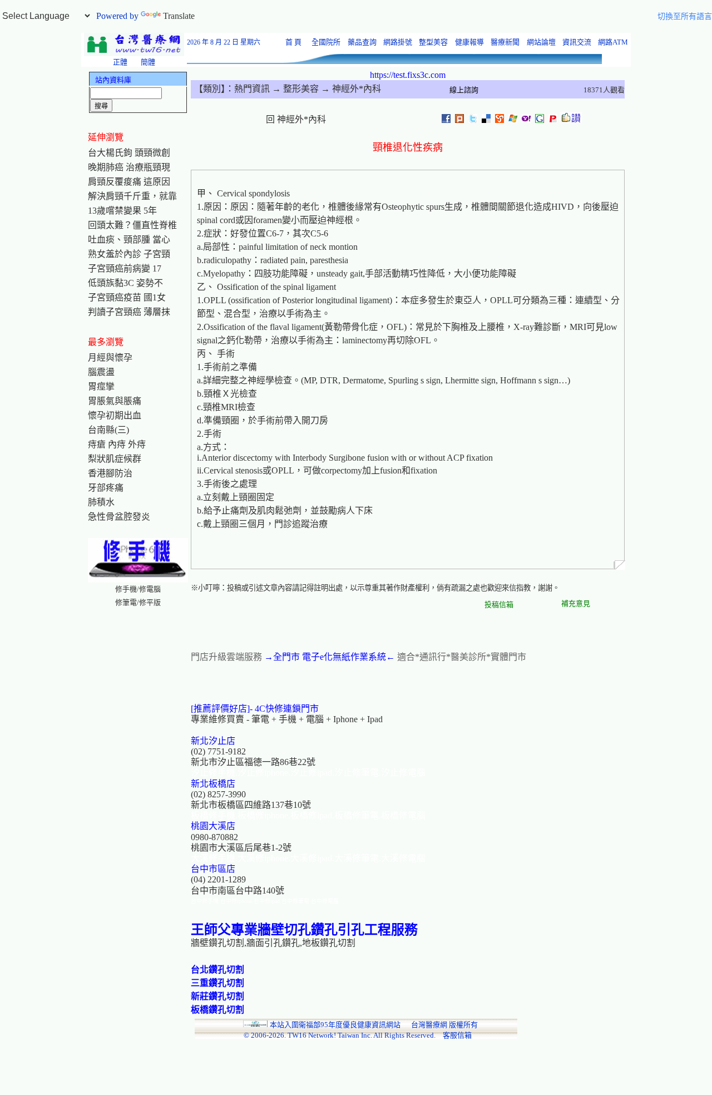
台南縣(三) (108, 430)
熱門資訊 (252, 88)
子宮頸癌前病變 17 (124, 268)
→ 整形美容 (294, 88)
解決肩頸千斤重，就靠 (132, 196)
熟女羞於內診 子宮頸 (129, 254)
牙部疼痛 (105, 487)
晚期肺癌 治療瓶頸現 (129, 167)
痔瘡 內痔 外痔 (117, 444)
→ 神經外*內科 (350, 88)
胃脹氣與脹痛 (114, 401)
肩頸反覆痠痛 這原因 (129, 181)
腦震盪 (101, 372)
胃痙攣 (101, 386)
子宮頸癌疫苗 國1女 (127, 297)
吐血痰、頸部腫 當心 (129, 239)
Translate (179, 16)
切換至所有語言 (684, 16)
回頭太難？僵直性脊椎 (132, 225)
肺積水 (101, 502)
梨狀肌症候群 (114, 458)
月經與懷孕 (110, 357)
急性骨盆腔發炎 (119, 516)
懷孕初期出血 (114, 415)
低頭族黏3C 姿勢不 (125, 283)
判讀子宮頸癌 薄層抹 (129, 312)
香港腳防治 (110, 473)
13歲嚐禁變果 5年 (122, 210)
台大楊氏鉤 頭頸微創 (129, 152)
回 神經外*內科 (296, 119)
